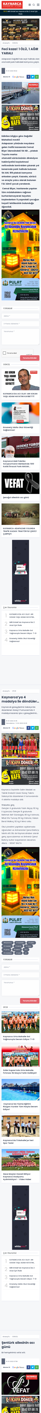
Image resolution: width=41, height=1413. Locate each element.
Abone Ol (6, 77)
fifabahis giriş (8, 805)
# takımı (17, 950)
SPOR (14, 691)
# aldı (18, 953)
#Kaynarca (8, 943)
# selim (31, 943)
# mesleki (7, 946)
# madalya (8, 953)
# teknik (18, 946)
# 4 (26, 950)
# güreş (6, 950)
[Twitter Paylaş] (33, 77)
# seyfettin (20, 943)
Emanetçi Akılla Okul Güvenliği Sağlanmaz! (20, 12)
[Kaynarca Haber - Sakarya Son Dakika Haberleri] (12, 5)
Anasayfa (6, 43)
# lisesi (28, 946)
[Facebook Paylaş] (28, 77)
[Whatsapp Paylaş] (37, 77)
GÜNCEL (15, 43)
